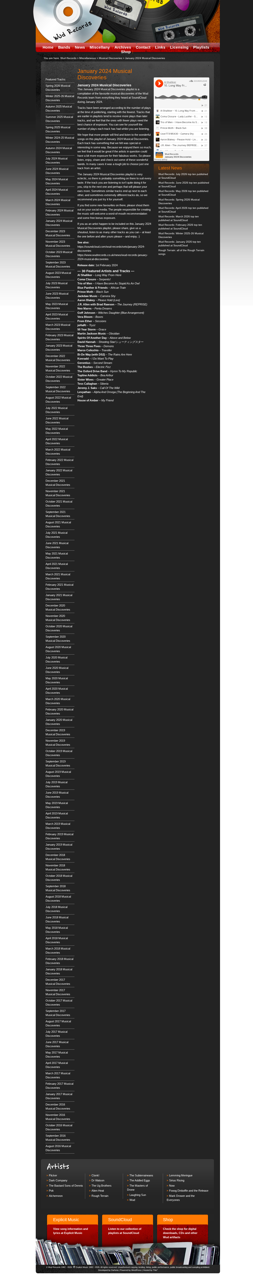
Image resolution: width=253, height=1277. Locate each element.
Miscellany (100, 47)
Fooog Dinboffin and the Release (188, 1190)
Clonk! (95, 1175)
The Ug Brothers (101, 1185)
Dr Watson (97, 1180)
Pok (51, 1190)
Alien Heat (97, 1190)
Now (172, 1185)
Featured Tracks (55, 79)
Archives (122, 47)
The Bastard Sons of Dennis (66, 1185)
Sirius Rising (176, 1180)
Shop (126, 52)
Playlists (201, 47)
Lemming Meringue (180, 1175)
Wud (132, 1199)
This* (155, 1270)
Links (160, 47)
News (80, 47)
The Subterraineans (141, 1175)
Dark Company (58, 1180)
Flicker (53, 1175)
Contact (143, 47)
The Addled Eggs (139, 1180)
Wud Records (68, 58)
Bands (64, 47)
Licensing (179, 47)
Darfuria (114, 1270)
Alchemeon (56, 1195)
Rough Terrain (99, 1195)
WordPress (136, 1270)
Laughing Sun (137, 1194)
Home (48, 47)
